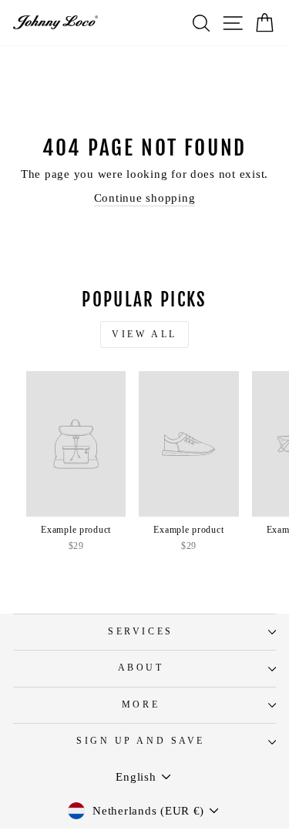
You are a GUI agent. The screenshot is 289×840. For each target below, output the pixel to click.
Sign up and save (140, 741)
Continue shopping (145, 198)
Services (140, 632)
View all (144, 334)
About (141, 668)
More (141, 705)
